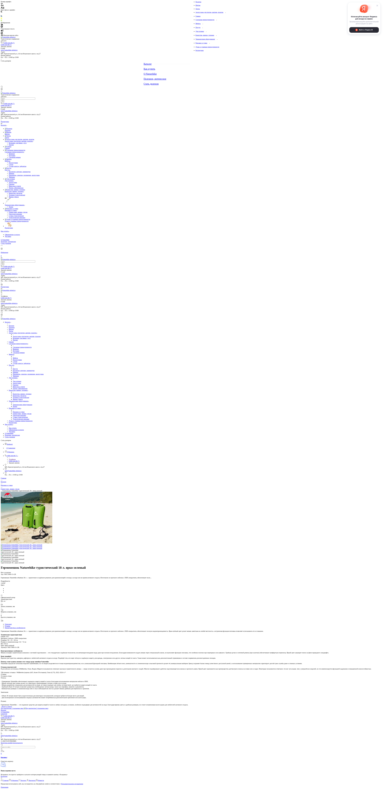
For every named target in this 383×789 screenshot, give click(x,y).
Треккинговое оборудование (205, 39)
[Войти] (2, 89)
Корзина (4, 757)
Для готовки (199, 31)
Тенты (197, 9)
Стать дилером (151, 83)
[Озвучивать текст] (2, 31)
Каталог (148, 64)
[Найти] (2, 101)
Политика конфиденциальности (12, 743)
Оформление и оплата (12, 234)
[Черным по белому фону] (1, 12)
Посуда (197, 27)
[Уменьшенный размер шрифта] (2, 3)
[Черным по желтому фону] (1, 19)
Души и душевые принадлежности (207, 47)
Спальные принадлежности (204, 20)
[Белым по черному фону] (1, 14)
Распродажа (199, 50)
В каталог (4, 776)
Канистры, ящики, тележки (204, 35)
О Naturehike (150, 74)
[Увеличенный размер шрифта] (2, 8)
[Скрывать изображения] (2, 27)
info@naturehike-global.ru (9, 50)
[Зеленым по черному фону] (1, 21)
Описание (8, 624)
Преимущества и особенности (15, 628)
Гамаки (197, 16)
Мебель (198, 23)
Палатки (198, 2)
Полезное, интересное (155, 78)
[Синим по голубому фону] (1, 16)
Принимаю (4, 787)
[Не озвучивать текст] (2, 33)
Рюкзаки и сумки (201, 43)
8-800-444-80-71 (9, 43)
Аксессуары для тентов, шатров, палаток (209, 12)
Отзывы (7, 626)
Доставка (8, 236)
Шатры (197, 5)
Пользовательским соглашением (72, 784)
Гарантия (4, 714)
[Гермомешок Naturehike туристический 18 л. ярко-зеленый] (26, 543)
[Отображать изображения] (2, 25)
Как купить (149, 69)
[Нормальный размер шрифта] (2, 5)
